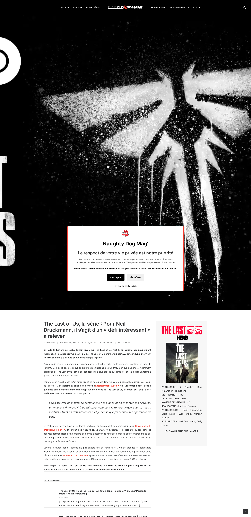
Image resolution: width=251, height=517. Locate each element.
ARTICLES (66, 343)
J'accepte (115, 277)
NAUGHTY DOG (158, 7)
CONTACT (197, 7)
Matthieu (126, 343)
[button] (244, 7)
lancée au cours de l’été (75, 455)
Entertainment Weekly (107, 385)
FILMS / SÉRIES (93, 7)
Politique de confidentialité (126, 285)
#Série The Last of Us (101, 343)
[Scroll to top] (245, 511)
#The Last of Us (81, 343)
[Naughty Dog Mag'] (126, 7)
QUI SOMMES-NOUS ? (179, 7)
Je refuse (135, 277)
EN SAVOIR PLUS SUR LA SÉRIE (181, 431)
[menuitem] (65, 7)
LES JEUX (77, 7)
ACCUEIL (65, 7)
